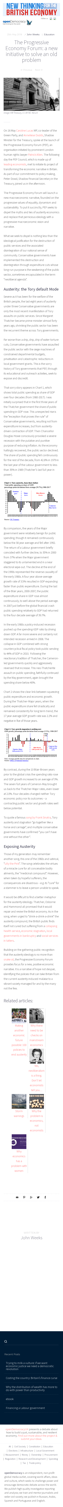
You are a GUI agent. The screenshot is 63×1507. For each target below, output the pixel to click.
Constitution (34, 1446)
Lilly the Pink (12, 863)
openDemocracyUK (17, 1429)
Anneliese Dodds (33, 135)
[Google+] (31, 1197)
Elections (13, 1450)
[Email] (17, 1197)
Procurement (51, 1454)
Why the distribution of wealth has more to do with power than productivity (31, 1388)
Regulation (10, 1458)
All (10, 1446)
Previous (27, 70)
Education (49, 34)
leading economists (15, 164)
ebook (10, 1399)
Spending (53, 1458)
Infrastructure (27, 1450)
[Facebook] (45, 1197)
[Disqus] (31, 1286)
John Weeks (33, 34)
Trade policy (35, 1462)
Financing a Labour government (25, 1408)
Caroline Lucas (24, 130)
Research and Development (32, 1458)
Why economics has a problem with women (19, 1161)
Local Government (45, 1450)
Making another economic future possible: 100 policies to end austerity (19, 1040)
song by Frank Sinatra (38, 817)
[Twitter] (38, 1197)
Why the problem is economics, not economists (36, 1120)
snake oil (9, 959)
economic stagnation (33, 931)
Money (25, 1454)
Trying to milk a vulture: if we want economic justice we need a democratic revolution (30, 1366)
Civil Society (20, 1446)
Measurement (12, 1454)
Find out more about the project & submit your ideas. (37, 1437)
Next (38, 70)
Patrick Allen (35, 154)
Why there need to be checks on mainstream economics (36, 1035)
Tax (24, 1462)
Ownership (36, 1454)
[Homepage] (31, 9)
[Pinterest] (24, 1197)
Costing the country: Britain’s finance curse (31, 1378)
